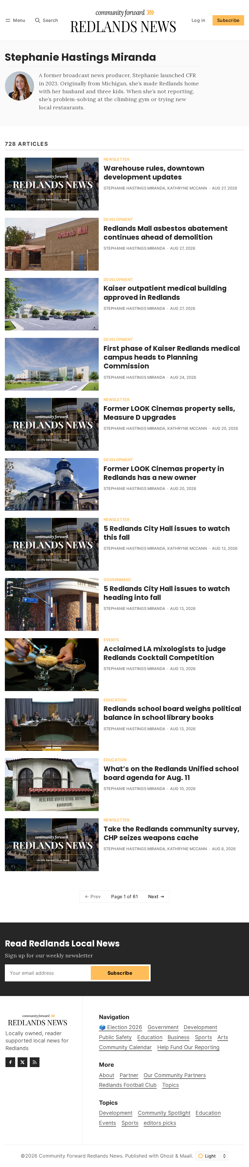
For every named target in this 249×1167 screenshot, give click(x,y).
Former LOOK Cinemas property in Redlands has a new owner (164, 473)
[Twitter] (22, 1062)
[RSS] (34, 1062)
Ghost (167, 1156)
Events (111, 640)
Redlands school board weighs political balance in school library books (172, 713)
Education (115, 700)
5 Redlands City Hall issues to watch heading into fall (167, 593)
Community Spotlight (164, 1113)
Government (117, 580)
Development (118, 220)
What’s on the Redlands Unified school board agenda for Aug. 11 (171, 773)
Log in (198, 20)
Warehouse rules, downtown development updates (154, 172)
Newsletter (116, 160)
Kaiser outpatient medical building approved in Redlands (165, 292)
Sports (129, 1123)
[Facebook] (10, 1062)
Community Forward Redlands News (80, 1156)
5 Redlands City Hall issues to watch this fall (167, 533)
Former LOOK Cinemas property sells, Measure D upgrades (169, 413)
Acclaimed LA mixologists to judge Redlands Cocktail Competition (165, 653)
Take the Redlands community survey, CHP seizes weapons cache (171, 833)
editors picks (160, 1123)
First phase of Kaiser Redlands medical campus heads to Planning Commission (172, 357)
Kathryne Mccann (187, 188)
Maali (186, 1156)
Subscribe (228, 20)
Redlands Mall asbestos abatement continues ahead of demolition (166, 233)
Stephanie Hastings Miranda (134, 188)
